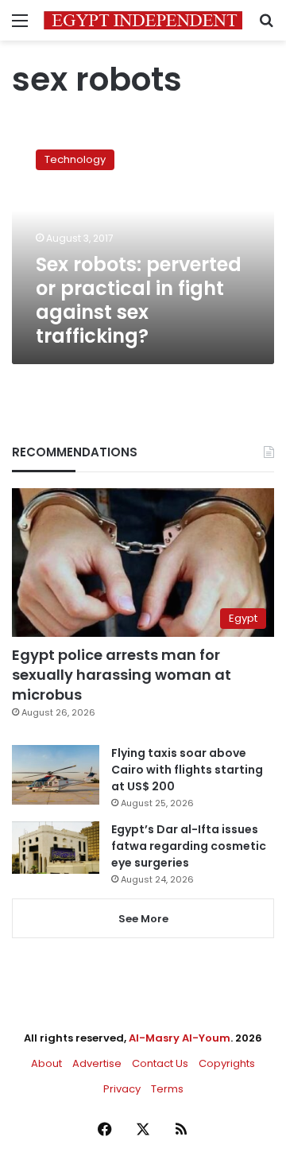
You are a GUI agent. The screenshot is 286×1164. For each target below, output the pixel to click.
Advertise (97, 1063)
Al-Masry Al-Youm (179, 1038)
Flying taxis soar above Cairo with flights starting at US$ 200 (187, 769)
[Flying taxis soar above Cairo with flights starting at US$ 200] (55, 775)
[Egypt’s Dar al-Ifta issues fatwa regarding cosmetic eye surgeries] (55, 847)
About (46, 1063)
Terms (167, 1088)
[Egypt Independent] (143, 20)
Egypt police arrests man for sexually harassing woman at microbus (121, 674)
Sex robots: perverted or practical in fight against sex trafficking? (139, 300)
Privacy (122, 1088)
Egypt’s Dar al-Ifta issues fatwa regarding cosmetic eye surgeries (188, 846)
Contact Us (160, 1063)
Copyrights (227, 1063)
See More (143, 918)
